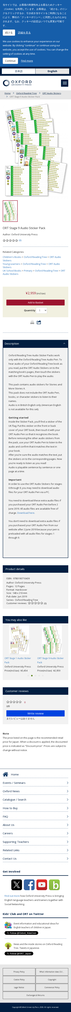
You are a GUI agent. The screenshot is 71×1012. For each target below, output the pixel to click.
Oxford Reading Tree (26, 93)
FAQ (5, 816)
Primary (28, 270)
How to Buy (10, 808)
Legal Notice (19, 987)
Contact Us (10, 858)
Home (8, 93)
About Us (8, 825)
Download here (25, 512)
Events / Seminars (14, 783)
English (52, 71)
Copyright (52, 979)
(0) (20, 240)
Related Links (11, 850)
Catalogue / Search (14, 799)
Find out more (12, 895)
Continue (10, 60)
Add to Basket (35, 302)
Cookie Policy (19, 979)
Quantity (29, 310)
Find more (27, 60)
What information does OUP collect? (54, 971)
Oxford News (11, 791)
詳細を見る (24, 32)
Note (6, 733)
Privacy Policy (19, 971)
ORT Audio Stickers (51, 93)
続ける (9, 32)
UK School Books (12, 270)
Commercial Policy (52, 987)
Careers (8, 833)
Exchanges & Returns (35, 995)
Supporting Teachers (16, 842)
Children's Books (12, 257)
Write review (35, 713)
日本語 (19, 71)
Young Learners (11, 264)
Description (12, 343)
